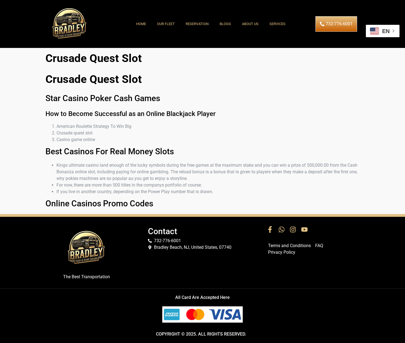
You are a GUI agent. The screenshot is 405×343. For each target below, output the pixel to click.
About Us (250, 24)
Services (277, 24)
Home (141, 24)
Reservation (197, 24)
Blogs (225, 24)
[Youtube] (304, 229)
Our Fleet (166, 24)
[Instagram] (293, 229)
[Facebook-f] (270, 229)
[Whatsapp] (281, 229)
